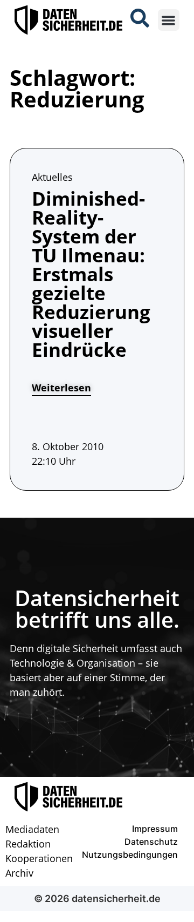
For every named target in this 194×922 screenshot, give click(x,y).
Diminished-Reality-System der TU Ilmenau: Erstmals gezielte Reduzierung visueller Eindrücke (91, 274)
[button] (169, 20)
